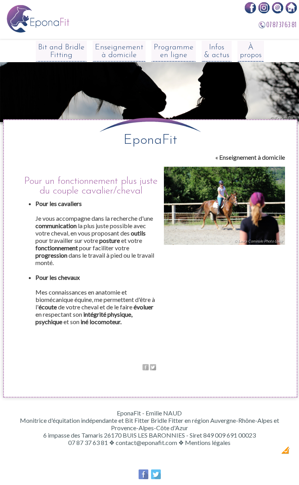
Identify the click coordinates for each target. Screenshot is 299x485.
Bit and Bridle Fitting (61, 51)
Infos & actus (216, 51)
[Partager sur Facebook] (145, 368)
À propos (251, 51)
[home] (291, 11)
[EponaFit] (38, 31)
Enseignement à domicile (119, 51)
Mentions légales (207, 442)
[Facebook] (250, 11)
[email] (277, 11)
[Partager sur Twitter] (153, 368)
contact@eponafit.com (146, 442)
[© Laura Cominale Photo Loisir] (224, 246)
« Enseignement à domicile (250, 157)
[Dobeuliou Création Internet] (285, 451)
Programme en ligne (173, 51)
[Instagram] (264, 11)
